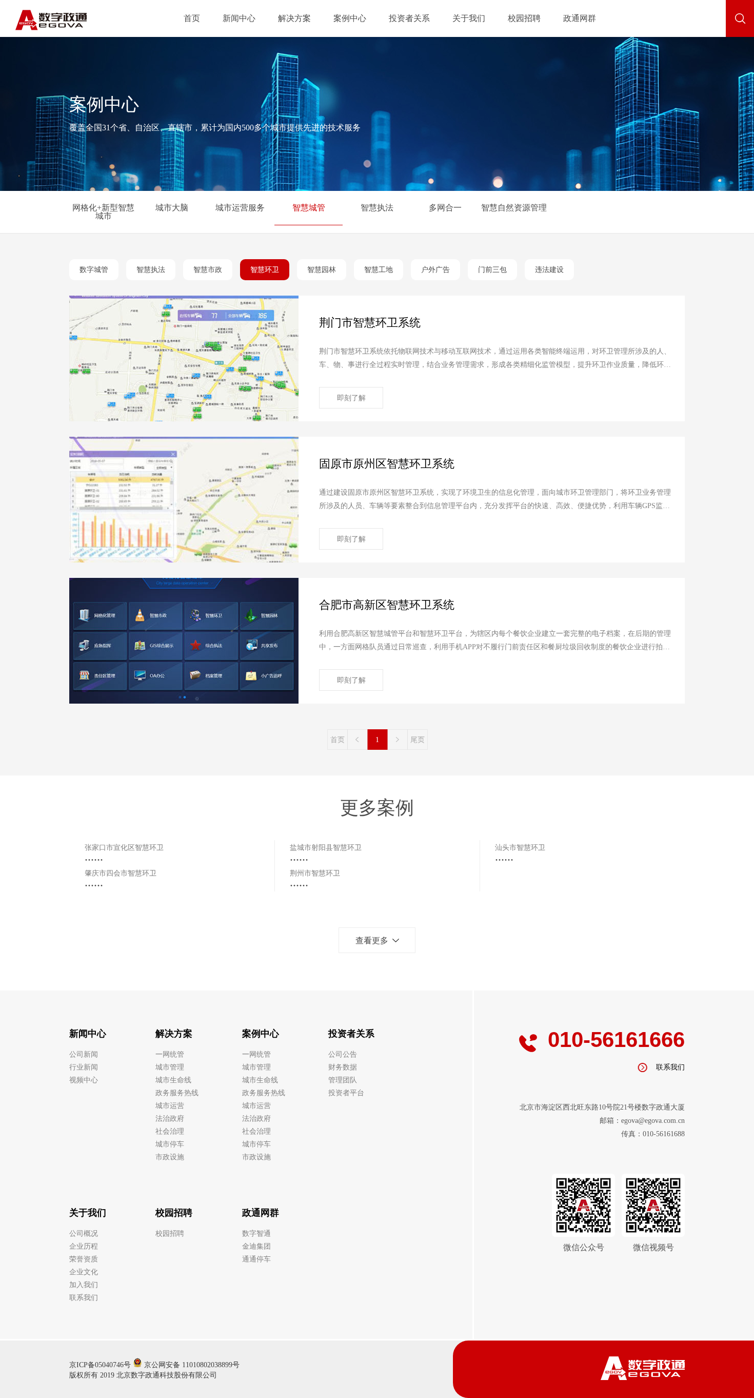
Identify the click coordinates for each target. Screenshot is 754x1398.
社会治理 (169, 1131)
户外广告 (435, 270)
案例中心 (349, 18)
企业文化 (83, 1272)
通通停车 (256, 1259)
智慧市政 (207, 270)
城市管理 (169, 1067)
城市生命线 (173, 1080)
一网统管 (169, 1054)
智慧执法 (377, 208)
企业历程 (83, 1246)
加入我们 (83, 1285)
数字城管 (94, 270)
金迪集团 (256, 1246)
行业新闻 (83, 1067)
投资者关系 (409, 18)
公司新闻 (83, 1054)
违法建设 (549, 270)
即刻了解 (351, 398)
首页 (192, 18)
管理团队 (342, 1080)
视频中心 (83, 1080)
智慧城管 (308, 208)
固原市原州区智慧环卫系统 (386, 463)
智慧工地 (378, 270)
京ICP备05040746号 (100, 1365)
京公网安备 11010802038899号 (191, 1365)
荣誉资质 (83, 1259)
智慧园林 (321, 270)
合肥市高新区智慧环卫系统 (386, 604)
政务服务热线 (177, 1093)
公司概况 (83, 1233)
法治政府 (169, 1118)
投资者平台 (346, 1093)
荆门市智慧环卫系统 (370, 322)
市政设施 (169, 1157)
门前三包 (492, 270)
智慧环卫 (264, 270)
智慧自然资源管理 (514, 208)
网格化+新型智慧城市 (103, 212)
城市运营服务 (240, 208)
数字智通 (256, 1233)
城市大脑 (171, 208)
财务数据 (342, 1067)
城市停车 (169, 1144)
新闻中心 (239, 18)
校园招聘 (524, 18)
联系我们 (83, 1298)
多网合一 (445, 208)
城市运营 (169, 1106)
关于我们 (468, 18)
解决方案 (294, 18)
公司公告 (342, 1054)
